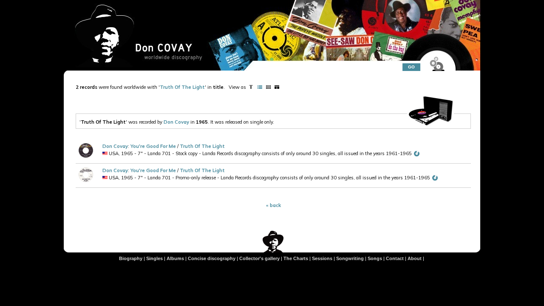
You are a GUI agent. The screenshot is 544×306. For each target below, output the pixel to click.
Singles (154, 258)
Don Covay (176, 122)
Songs (375, 258)
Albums (175, 258)
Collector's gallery (259, 258)
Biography (130, 258)
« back (273, 205)
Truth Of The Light (182, 87)
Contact (395, 258)
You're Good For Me (153, 146)
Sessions (322, 258)
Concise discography (211, 258)
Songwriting (350, 258)
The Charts (295, 258)
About (415, 258)
